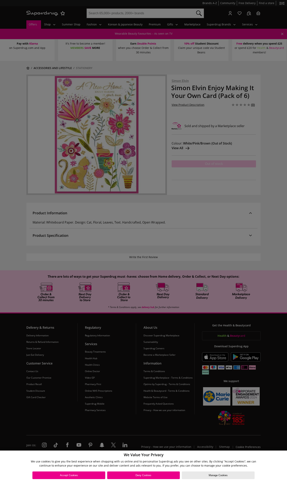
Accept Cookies (69, 475)
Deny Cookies (143, 475)
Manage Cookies (218, 475)
